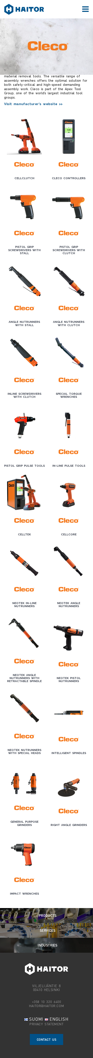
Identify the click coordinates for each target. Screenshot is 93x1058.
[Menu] (85, 9)
